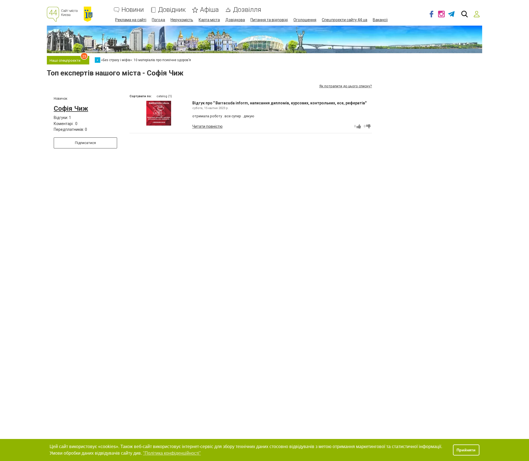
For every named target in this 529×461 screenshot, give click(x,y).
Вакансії (380, 20)
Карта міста (209, 20)
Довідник (172, 9)
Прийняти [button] (466, 450)
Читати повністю (207, 126)
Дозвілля (247, 9)
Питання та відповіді (269, 20)
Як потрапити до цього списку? (345, 86)
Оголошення (304, 20)
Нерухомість (182, 20)
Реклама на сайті (130, 20)
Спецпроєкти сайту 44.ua (344, 20)
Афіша (209, 9)
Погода (158, 20)
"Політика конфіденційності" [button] (172, 453)
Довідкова (235, 20)
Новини (133, 9)
